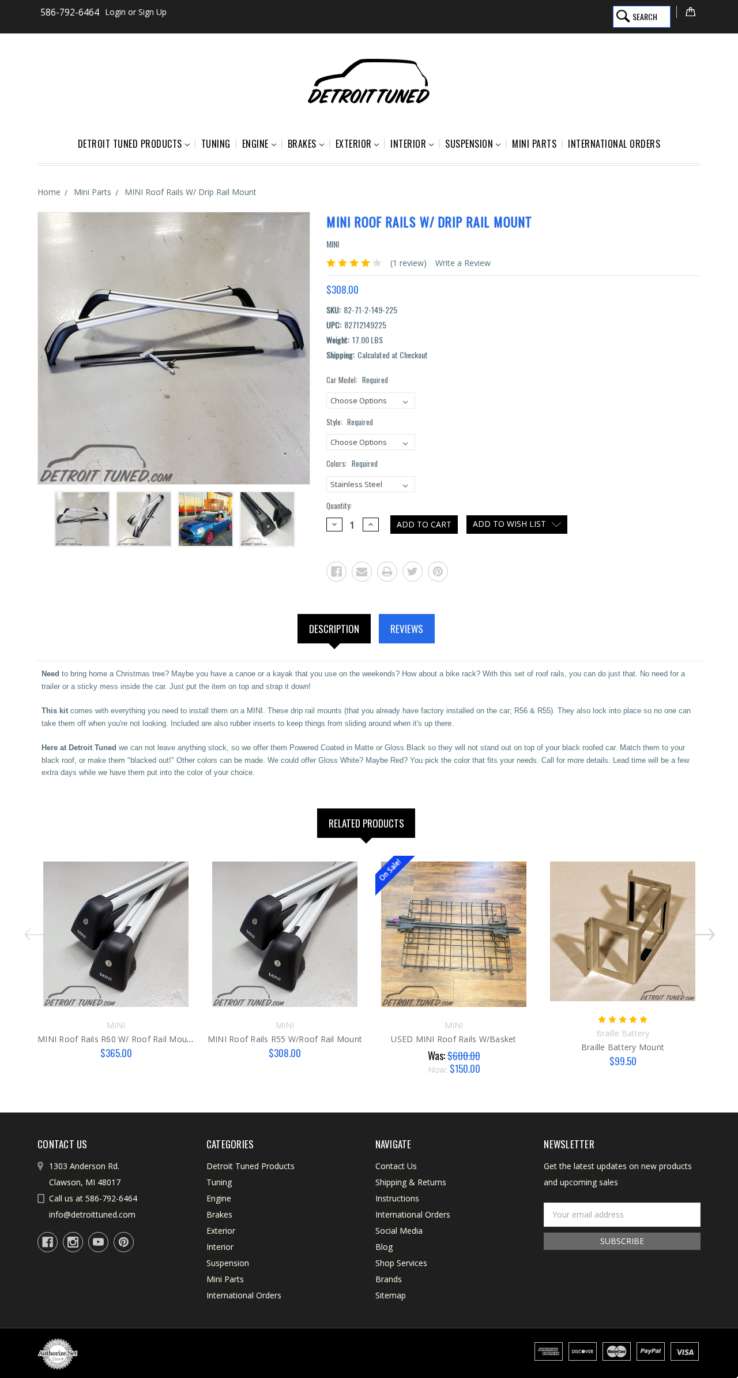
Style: (349, 422)
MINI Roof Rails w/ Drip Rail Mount (191, 191)
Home (49, 191)
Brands (388, 1279)
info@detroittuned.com (92, 1214)
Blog (384, 1246)
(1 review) (408, 262)
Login (115, 11)
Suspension (469, 144)
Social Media (399, 1230)
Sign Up (152, 11)
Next (706, 930)
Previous (31, 930)
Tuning (216, 144)
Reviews (406, 628)
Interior (408, 144)
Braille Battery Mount (622, 1047)
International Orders (614, 144)
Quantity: (339, 505)
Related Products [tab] (366, 823)
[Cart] (688, 12)
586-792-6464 (69, 12)
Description (334, 628)
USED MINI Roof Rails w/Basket (453, 1039)
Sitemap (390, 1295)
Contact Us (396, 1165)
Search (644, 16)
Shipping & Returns (410, 1182)
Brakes (302, 144)
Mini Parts (534, 144)
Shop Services (401, 1262)
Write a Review (463, 262)
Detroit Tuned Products (130, 144)
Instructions (397, 1198)
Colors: (352, 463)
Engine (255, 144)
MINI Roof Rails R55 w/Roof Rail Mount (285, 1039)
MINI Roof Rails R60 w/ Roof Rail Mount (116, 1039)
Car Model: (357, 380)
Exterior (354, 144)
